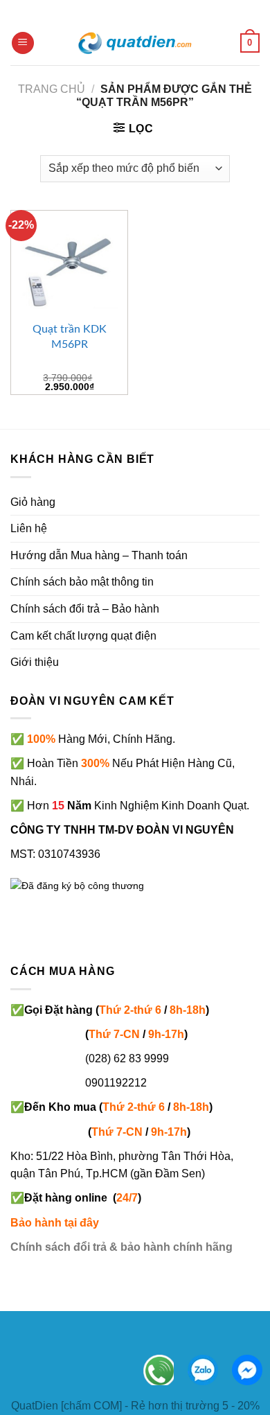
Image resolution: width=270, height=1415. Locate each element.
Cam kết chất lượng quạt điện (83, 636)
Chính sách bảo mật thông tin (82, 582)
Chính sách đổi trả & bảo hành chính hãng (121, 1247)
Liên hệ (28, 528)
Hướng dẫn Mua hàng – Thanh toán (99, 555)
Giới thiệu (34, 662)
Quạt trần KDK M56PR (70, 337)
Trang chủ (51, 89)
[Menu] (23, 43)
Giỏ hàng (32, 502)
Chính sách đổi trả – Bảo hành (84, 609)
